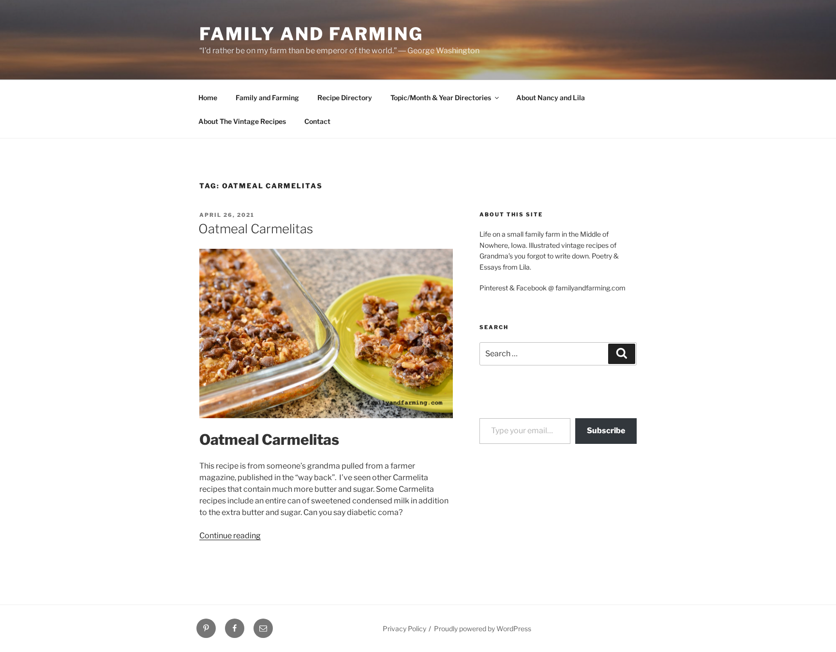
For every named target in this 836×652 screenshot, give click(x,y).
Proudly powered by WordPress (482, 628)
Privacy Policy (404, 628)
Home (207, 97)
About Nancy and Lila (550, 97)
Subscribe (606, 430)
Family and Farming (311, 34)
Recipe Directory (344, 97)
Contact (317, 121)
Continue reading (230, 535)
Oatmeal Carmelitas (255, 228)
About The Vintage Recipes (242, 121)
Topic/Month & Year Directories (440, 97)
